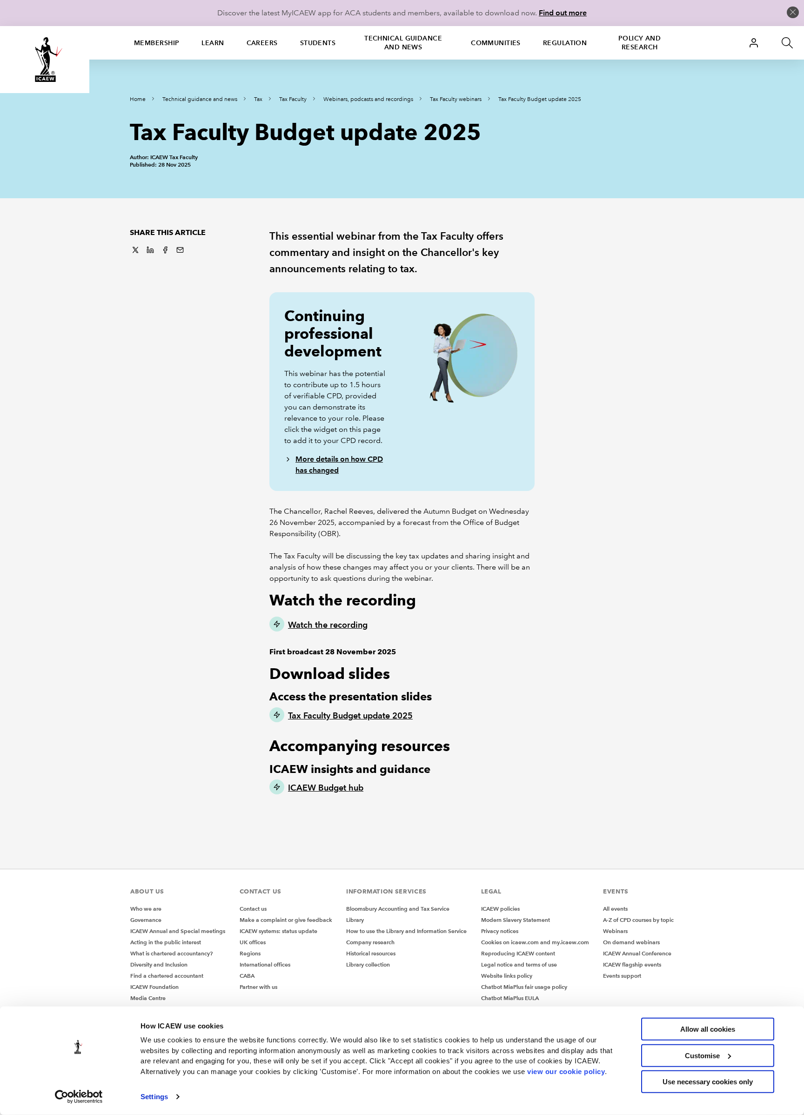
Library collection (368, 964)
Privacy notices (499, 930)
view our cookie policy (566, 1071)
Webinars (615, 930)
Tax (258, 99)
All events (615, 908)
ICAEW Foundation (154, 986)
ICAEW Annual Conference (637, 953)
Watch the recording (328, 625)
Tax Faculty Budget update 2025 (539, 99)
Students (318, 43)
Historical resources (370, 953)
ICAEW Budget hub (325, 788)
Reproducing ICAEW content (518, 953)
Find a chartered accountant (166, 975)
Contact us (253, 908)
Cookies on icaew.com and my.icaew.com (535, 942)
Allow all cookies (707, 1029)
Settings (154, 1097)
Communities (496, 43)
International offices (265, 964)
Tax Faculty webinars (456, 99)
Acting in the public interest (165, 942)
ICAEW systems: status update (278, 930)
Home (138, 99)
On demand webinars (631, 942)
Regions (250, 953)
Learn (212, 43)
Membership (156, 43)
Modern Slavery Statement (515, 919)
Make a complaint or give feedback (286, 919)
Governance (145, 919)
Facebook (165, 249)
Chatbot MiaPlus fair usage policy (524, 986)
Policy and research (639, 42)
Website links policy (506, 975)
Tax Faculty (293, 99)
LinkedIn (150, 249)
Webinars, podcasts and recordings (368, 99)
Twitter (135, 249)
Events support (622, 975)
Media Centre (148, 997)
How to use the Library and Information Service (406, 930)
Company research (370, 942)
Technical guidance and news (403, 42)
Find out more (563, 12)
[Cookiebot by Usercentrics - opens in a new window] (79, 1097)
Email (180, 249)
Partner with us (258, 986)
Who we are (145, 908)
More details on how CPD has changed (339, 465)
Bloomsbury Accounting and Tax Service (397, 908)
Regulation (565, 43)
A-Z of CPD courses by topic (638, 919)
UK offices (253, 942)
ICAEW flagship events (632, 964)
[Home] (44, 59)
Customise (702, 1055)
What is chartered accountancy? (171, 953)
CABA (247, 975)
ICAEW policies (500, 908)
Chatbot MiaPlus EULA (510, 997)
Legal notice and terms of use (519, 964)
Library (355, 919)
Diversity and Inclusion (159, 964)
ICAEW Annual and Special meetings (177, 930)
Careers (262, 43)
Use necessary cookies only (708, 1082)
